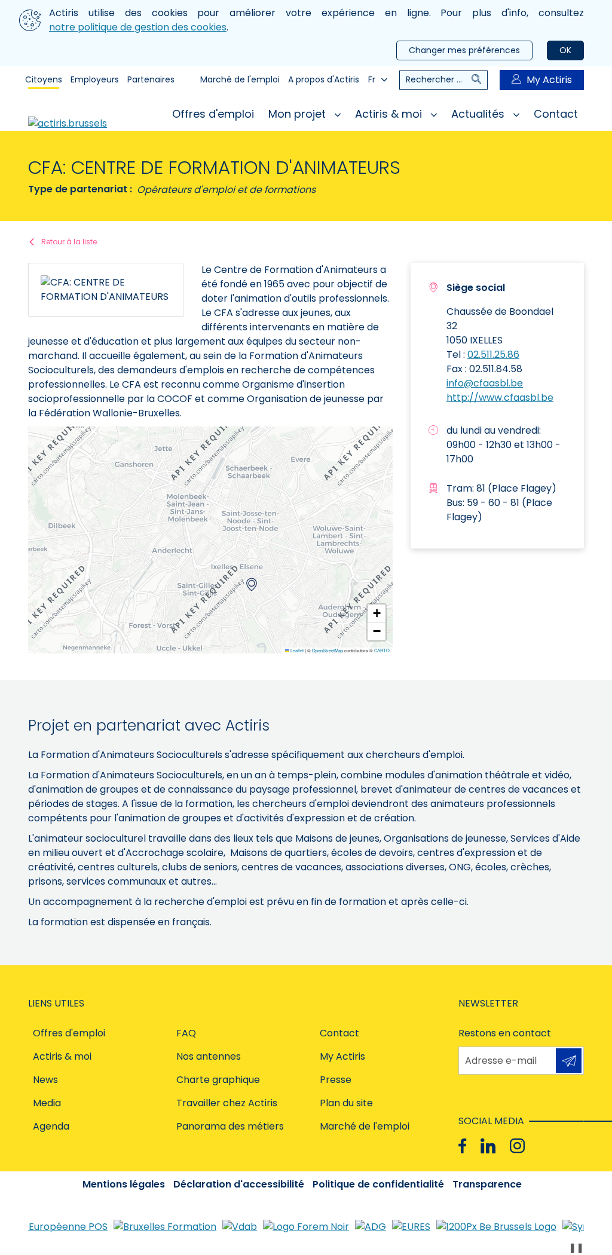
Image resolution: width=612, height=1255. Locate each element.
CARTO (382, 650)
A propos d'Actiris (323, 79)
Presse (335, 1080)
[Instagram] (517, 1145)
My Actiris (549, 80)
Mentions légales (123, 1184)
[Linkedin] (488, 1145)
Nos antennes (208, 1056)
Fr (371, 79)
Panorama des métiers (230, 1126)
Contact (556, 113)
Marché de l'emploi (240, 79)
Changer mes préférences (464, 50)
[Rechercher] (479, 80)
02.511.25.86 (493, 354)
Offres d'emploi (213, 113)
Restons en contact (504, 1033)
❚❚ (576, 1247)
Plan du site (346, 1103)
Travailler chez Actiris (226, 1103)
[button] (251, 584)
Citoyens (43, 79)
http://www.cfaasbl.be (499, 397)
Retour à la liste (69, 242)
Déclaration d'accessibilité (238, 1184)
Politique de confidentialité (378, 1184)
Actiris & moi (390, 113)
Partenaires (151, 79)
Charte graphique (218, 1080)
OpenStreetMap (327, 650)
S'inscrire (569, 1060)
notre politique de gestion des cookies (138, 27)
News (45, 1080)
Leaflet (296, 650)
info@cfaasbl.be (484, 383)
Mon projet (298, 113)
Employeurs (95, 79)
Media (47, 1103)
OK (565, 50)
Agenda (51, 1126)
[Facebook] (462, 1145)
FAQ (186, 1033)
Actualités (479, 113)
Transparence (487, 1184)
